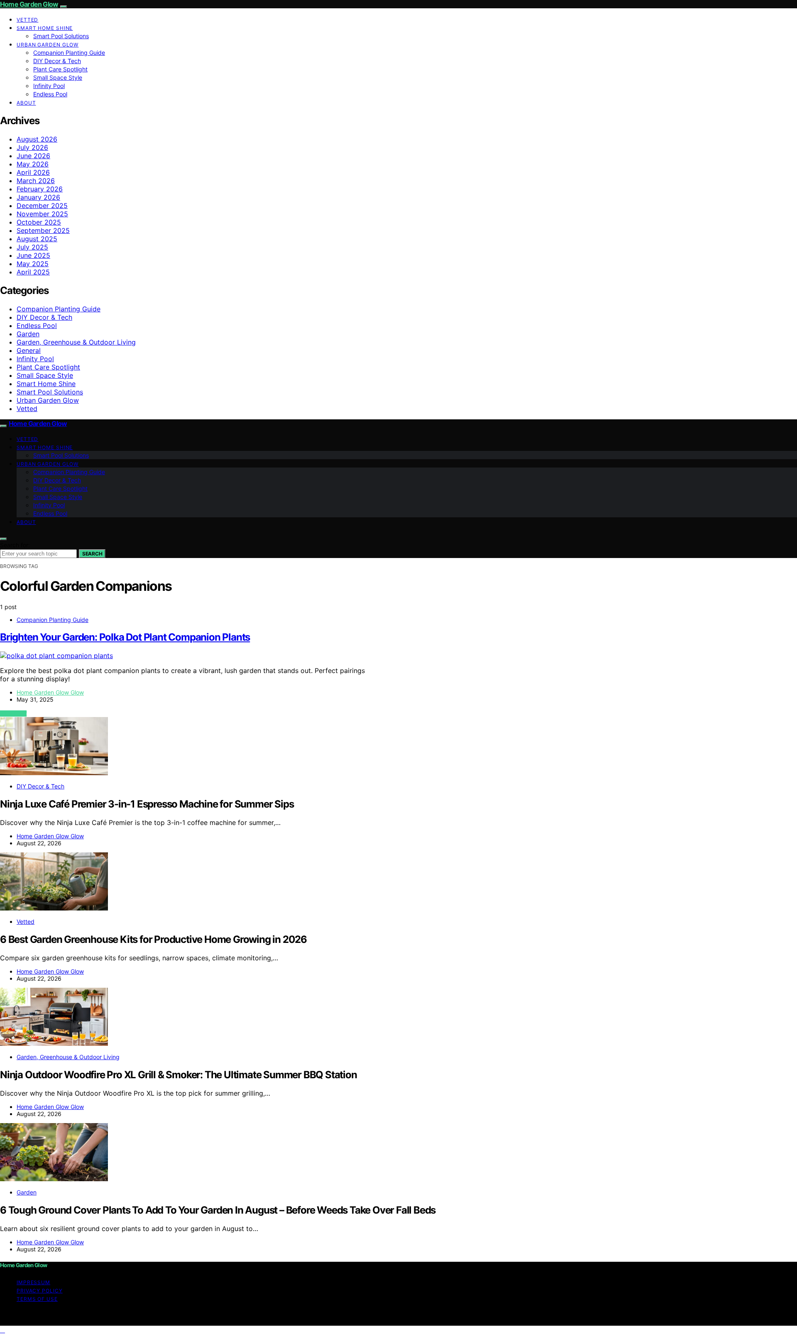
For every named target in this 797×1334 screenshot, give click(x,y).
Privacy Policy (40, 1290)
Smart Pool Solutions (61, 35)
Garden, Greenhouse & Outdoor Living (76, 342)
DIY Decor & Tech (57, 60)
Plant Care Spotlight (60, 69)
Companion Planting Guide (69, 52)
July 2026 (32, 147)
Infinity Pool (49, 85)
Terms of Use (37, 1299)
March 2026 (36, 180)
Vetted (27, 20)
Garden (28, 334)
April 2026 (33, 172)
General (29, 350)
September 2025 (43, 230)
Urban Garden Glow (47, 45)
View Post (13, 713)
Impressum (33, 1282)
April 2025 (33, 272)
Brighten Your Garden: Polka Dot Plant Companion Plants (125, 637)
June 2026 (33, 156)
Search (92, 554)
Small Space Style (57, 77)
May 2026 (33, 164)
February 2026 (40, 189)
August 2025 (37, 239)
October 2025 (39, 222)
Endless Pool (50, 94)
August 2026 (37, 139)
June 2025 (33, 255)
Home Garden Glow (29, 4)
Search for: (15, 544)
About (26, 103)
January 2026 (38, 197)
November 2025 (42, 214)
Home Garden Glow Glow (50, 692)
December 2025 (42, 205)
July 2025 (32, 247)
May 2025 (33, 263)
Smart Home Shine (45, 28)
